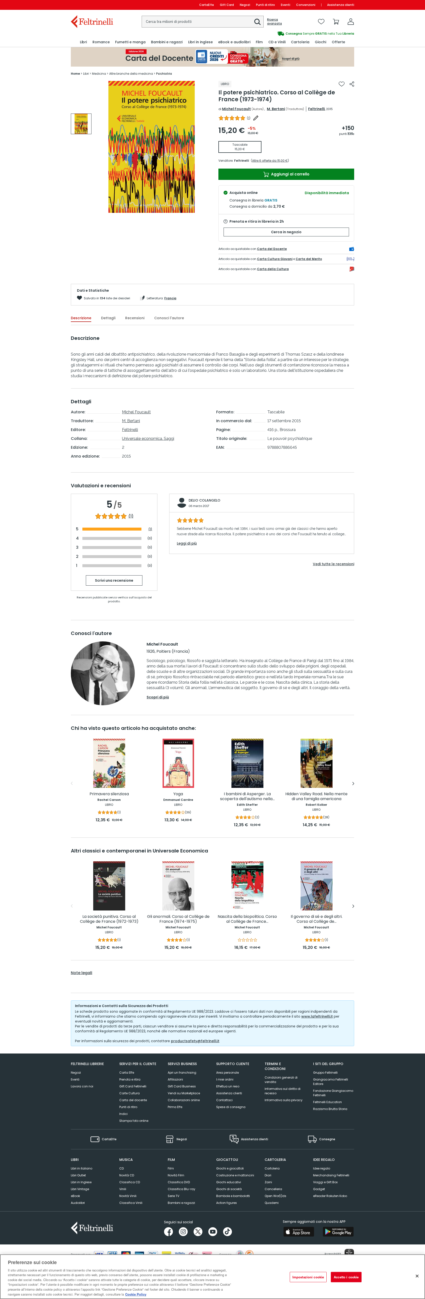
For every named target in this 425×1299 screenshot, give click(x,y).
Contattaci (224, 1100)
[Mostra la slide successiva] (353, 783)
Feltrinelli (316, 108)
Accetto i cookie (346, 1277)
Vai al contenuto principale (91, 5)
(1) (131, 516)
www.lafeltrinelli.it (317, 1016)
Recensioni (134, 318)
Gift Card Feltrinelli (132, 1086)
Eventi (285, 5)
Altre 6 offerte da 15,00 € (270, 161)
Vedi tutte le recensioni (333, 564)
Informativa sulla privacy (284, 1100)
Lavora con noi (82, 1086)
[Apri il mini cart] (336, 21)
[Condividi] (351, 84)
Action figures (226, 1203)
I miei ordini (224, 1079)
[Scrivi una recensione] (256, 118)
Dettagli (108, 318)
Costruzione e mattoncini (235, 1175)
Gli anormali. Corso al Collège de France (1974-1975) (178, 919)
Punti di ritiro (265, 5)
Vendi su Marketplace (184, 1093)
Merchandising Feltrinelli (331, 1175)
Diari (268, 1175)
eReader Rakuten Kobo (330, 1196)
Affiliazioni (175, 1079)
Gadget (319, 1189)
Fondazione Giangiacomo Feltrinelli (333, 1093)
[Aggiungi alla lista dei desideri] (342, 84)
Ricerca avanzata (274, 22)
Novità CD (126, 1175)
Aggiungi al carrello (289, 174)
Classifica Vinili (130, 1203)
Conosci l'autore (169, 318)
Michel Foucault (236, 108)
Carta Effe (126, 1072)
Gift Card (227, 5)
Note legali (81, 973)
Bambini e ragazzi (181, 1203)
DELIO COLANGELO (204, 500)
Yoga (178, 794)
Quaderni (272, 1203)
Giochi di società (229, 1189)
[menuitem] (83, 42)
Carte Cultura (129, 1093)
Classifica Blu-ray (181, 1189)
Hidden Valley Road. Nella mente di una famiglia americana (316, 797)
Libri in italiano (81, 1168)
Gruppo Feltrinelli (325, 1072)
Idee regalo (321, 1168)
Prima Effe (175, 1107)
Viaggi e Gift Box (325, 1182)
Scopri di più (158, 697)
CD (121, 1168)
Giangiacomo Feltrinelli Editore (330, 1081)
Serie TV (173, 1196)
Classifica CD (129, 1182)
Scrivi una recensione (114, 580)
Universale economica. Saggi (148, 438)
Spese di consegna (230, 1107)
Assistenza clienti (340, 5)
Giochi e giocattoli (230, 1168)
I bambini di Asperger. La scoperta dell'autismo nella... (247, 797)
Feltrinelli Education (327, 1102)
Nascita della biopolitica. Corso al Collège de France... (247, 919)
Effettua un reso (227, 1086)
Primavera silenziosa (109, 794)
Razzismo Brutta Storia (330, 1109)
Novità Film (176, 1175)
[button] (257, 22)
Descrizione (81, 318)
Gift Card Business (182, 1086)
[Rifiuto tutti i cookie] (417, 1275)
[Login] (350, 21)
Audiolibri (78, 1203)
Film (171, 1168)
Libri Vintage (80, 1189)
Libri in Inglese (81, 1182)
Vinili (122, 1189)
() (248, 118)
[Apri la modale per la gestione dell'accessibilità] (349, 1253)
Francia (170, 298)
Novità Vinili (128, 1196)
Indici (123, 1114)
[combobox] (203, 22)
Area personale (227, 1072)
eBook (75, 1196)
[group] (283, 33)
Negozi (245, 5)
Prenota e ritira (129, 1079)
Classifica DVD (179, 1182)
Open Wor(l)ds (275, 1196)
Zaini (268, 1182)
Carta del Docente (272, 249)
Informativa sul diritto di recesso (283, 1091)
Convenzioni (305, 5)
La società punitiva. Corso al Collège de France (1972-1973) (109, 919)
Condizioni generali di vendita (281, 1079)
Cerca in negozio (286, 232)
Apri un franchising (182, 1072)
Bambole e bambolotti (233, 1196)
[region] (212, 1276)
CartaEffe (206, 5)
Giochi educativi (228, 1182)
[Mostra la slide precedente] (71, 783)
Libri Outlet (78, 1175)
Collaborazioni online (184, 1100)
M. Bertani (276, 108)
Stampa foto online (133, 1121)
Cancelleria (273, 1189)
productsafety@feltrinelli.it (195, 1041)
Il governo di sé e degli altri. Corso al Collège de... (316, 919)
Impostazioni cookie (308, 1277)
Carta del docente (133, 1100)
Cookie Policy (135, 1294)
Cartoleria (272, 1168)
